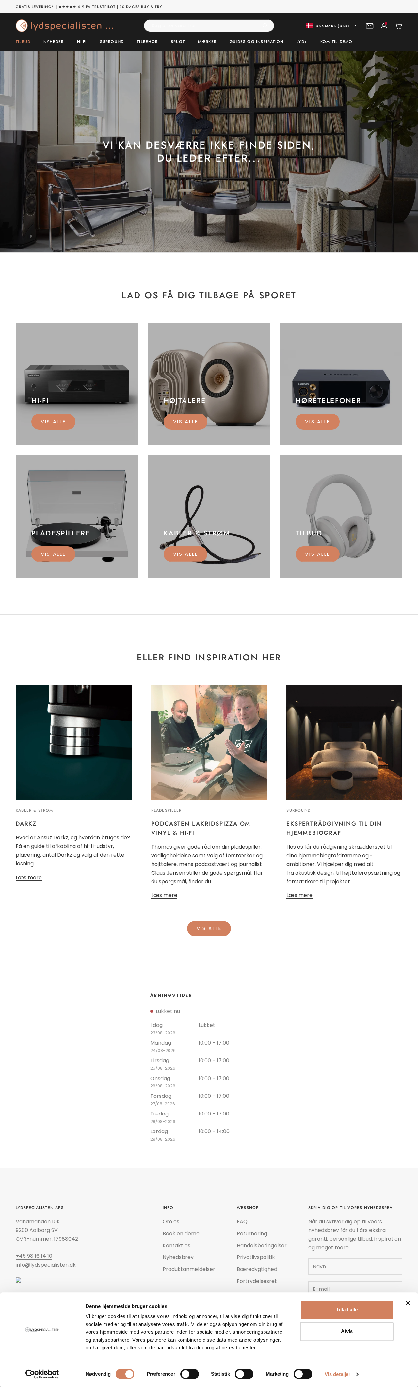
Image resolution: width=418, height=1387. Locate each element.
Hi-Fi (82, 42)
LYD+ (302, 42)
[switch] (189, 1374)
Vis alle (53, 421)
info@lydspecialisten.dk (46, 1265)
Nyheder (53, 42)
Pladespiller (166, 810)
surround (298, 810)
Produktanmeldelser (189, 1269)
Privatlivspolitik (256, 1257)
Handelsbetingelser (262, 1245)
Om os (171, 1221)
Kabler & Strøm (34, 810)
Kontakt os (176, 1245)
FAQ (242, 1221)
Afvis (347, 1331)
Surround (112, 42)
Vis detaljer (337, 1374)
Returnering (252, 1233)
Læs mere (29, 877)
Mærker (207, 42)
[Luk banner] (408, 1302)
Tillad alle (347, 1309)
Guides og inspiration (256, 42)
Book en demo (181, 1233)
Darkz (26, 823)
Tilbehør (147, 42)
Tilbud (23, 42)
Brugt (178, 42)
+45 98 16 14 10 (34, 1256)
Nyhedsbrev (178, 1257)
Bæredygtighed (257, 1269)
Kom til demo (336, 42)
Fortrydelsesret (257, 1281)
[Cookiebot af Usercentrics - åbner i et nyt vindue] (42, 1374)
